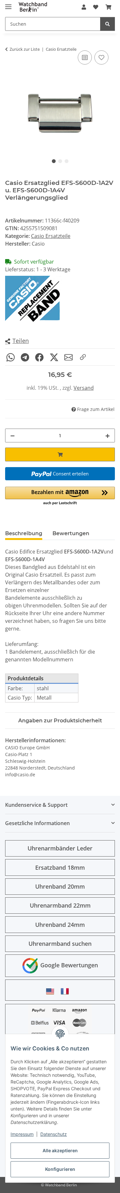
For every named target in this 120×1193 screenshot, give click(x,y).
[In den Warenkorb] (60, 454)
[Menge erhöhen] (107, 435)
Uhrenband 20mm (60, 886)
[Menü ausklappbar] (8, 4)
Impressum (22, 1134)
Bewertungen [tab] (70, 533)
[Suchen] (107, 24)
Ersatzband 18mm (60, 867)
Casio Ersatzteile (50, 235)
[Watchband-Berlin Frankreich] (66, 991)
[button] (84, 7)
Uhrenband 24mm (60, 924)
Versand (84, 387)
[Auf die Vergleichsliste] (85, 57)
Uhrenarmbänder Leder (60, 848)
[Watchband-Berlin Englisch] (52, 991)
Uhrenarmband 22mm (60, 905)
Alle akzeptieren (60, 1150)
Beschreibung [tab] (23, 533)
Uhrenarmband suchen (60, 943)
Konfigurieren (60, 1169)
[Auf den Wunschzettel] (101, 57)
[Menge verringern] (12, 435)
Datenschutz (53, 1134)
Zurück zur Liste (25, 49)
